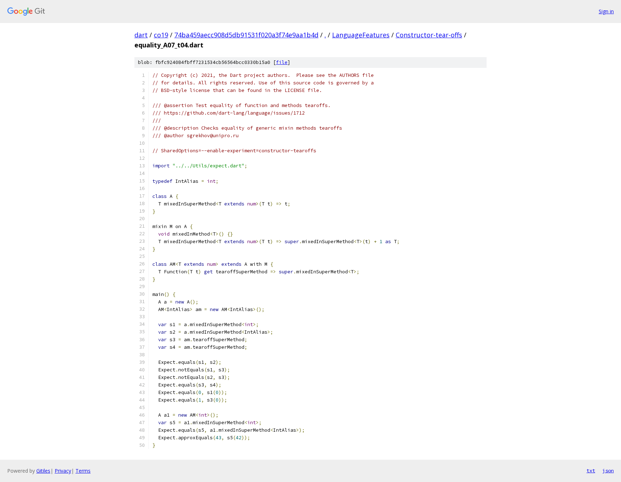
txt (590, 470)
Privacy (63, 470)
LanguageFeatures (361, 35)
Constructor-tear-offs (429, 35)
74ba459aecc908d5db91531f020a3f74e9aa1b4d (246, 35)
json (608, 470)
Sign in (606, 11)
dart (141, 35)
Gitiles (43, 470)
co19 (161, 35)
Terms (83, 470)
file (282, 62)
